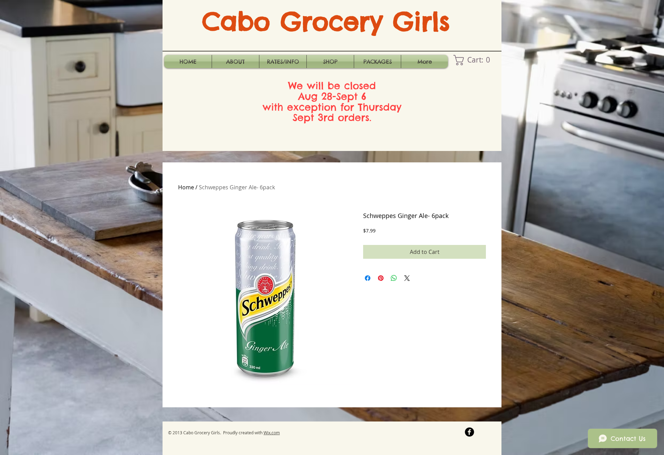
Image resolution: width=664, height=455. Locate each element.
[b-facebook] (469, 432)
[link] (474, 60)
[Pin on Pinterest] (381, 278)
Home (186, 187)
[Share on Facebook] (367, 278)
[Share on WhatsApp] (394, 278)
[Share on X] (407, 278)
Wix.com (272, 432)
